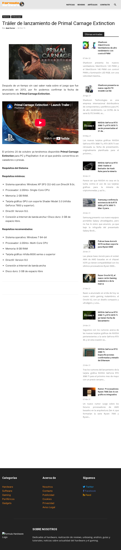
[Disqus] (40, 340)
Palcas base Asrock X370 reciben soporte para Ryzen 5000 (108, 244)
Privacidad (48, 503)
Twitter (89, 486)
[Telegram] (27, 35)
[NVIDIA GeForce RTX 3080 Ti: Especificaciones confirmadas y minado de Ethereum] (89, 352)
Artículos (92, 4)
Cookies (47, 499)
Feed (88, 494)
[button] (115, 4)
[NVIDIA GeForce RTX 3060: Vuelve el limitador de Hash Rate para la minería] (89, 165)
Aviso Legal (49, 507)
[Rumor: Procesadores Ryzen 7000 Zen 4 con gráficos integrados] (89, 392)
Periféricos (8, 499)
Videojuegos (16, 17)
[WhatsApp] (20, 35)
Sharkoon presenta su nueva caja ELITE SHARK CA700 (108, 88)
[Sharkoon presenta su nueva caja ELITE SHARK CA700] (89, 88)
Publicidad (48, 494)
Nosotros (48, 486)
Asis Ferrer (10, 28)
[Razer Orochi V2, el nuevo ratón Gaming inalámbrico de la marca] (89, 278)
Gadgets (7, 503)
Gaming (6, 494)
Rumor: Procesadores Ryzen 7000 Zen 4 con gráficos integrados (108, 392)
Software (7, 490)
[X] (12, 35)
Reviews (81, 4)
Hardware (7, 486)
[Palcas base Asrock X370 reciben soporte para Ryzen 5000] (89, 244)
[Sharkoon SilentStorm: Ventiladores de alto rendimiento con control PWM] (89, 45)
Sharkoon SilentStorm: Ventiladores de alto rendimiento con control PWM (107, 48)
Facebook (90, 490)
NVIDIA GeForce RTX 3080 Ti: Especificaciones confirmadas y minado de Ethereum (108, 355)
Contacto (105, 4)
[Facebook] (5, 35)
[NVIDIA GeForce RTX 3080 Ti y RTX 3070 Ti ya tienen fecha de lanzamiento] (89, 315)
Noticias (70, 4)
